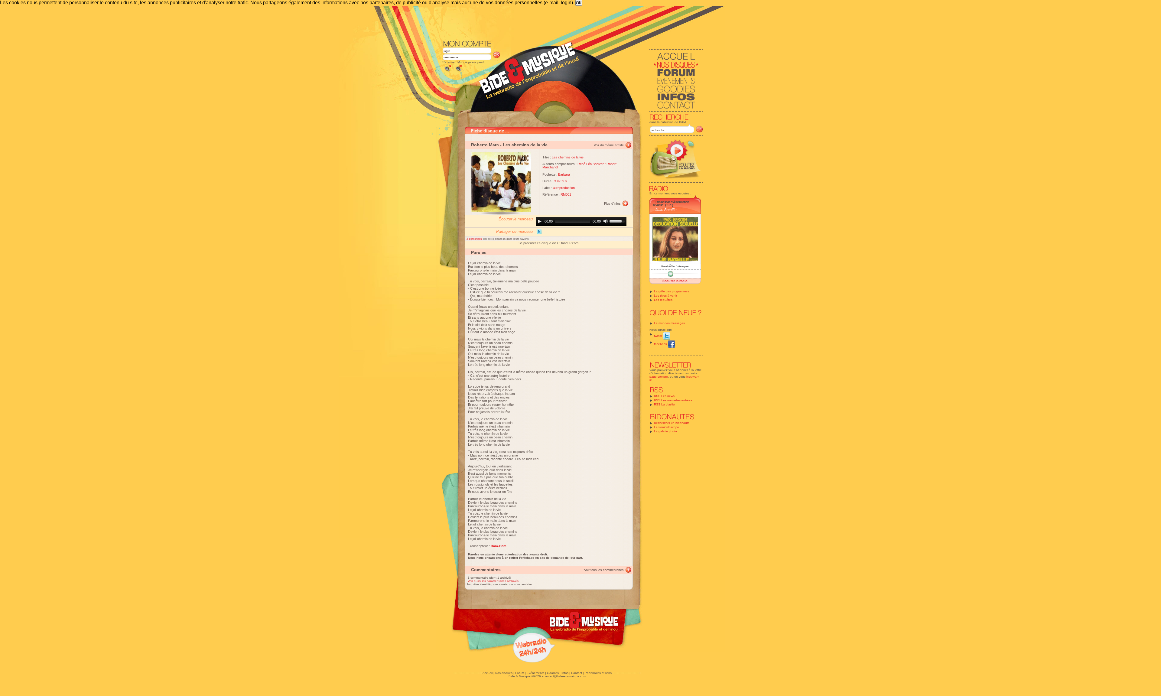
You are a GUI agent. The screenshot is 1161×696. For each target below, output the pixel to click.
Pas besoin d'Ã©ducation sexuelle (670, 203)
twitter (658, 335)
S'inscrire (448, 62)
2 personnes (475, 238)
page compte (658, 376)
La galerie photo (665, 431)
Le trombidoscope (666, 427)
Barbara (564, 174)
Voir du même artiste (609, 145)
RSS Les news (664, 396)
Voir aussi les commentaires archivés (493, 581)
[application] (581, 221)
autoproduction (564, 188)
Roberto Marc (485, 144)
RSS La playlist (664, 404)
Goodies (553, 673)
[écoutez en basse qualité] (447, 71)
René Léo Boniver (590, 164)
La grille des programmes (671, 291)
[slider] (618, 221)
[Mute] (605, 221)
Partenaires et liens (598, 673)
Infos (564, 673)
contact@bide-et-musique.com (565, 676)
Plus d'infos (612, 203)
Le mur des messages (669, 323)
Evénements (535, 673)
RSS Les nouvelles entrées (673, 400)
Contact (576, 673)
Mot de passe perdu (471, 62)
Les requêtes (663, 299)
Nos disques (503, 673)
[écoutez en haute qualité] (459, 71)
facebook (661, 344)
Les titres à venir (665, 295)
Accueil (488, 673)
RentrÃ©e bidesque (675, 266)
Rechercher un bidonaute (672, 422)
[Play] (539, 221)
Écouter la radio (675, 281)
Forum (519, 673)
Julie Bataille (666, 210)
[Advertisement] (573, 22)
